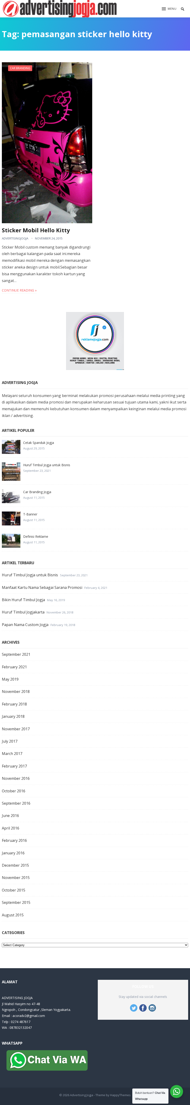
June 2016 (10, 815)
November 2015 (16, 877)
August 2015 (13, 915)
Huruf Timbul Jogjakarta (23, 612)
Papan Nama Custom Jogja (25, 624)
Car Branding (20, 68)
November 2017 (16, 728)
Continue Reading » (19, 290)
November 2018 (16, 691)
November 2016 (16, 778)
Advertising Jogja (81, 1095)
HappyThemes (120, 1095)
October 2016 (13, 791)
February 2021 (14, 666)
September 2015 (16, 902)
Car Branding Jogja (37, 492)
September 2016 (16, 803)
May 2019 (10, 679)
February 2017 (14, 766)
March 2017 (12, 753)
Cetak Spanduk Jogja (38, 442)
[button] (169, 9)
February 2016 (14, 840)
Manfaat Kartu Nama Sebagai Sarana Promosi (42, 587)
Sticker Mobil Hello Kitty (36, 230)
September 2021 (16, 654)
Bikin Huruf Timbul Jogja (23, 599)
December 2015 (15, 865)
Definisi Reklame (35, 536)
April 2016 (10, 828)
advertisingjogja (15, 238)
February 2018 (14, 704)
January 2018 (13, 716)
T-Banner (30, 514)
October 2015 (13, 890)
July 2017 (9, 741)
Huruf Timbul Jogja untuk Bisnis (46, 465)
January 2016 (13, 853)
